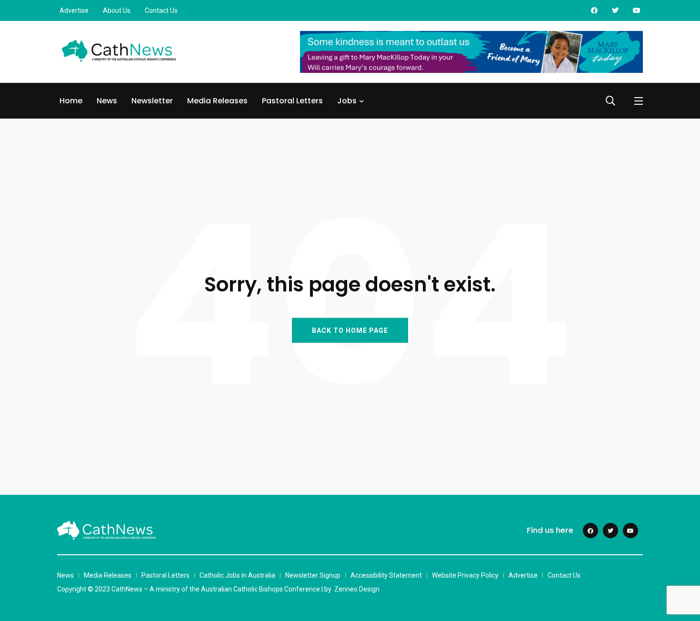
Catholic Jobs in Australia (237, 575)
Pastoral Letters (292, 100)
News (107, 100)
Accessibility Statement (386, 575)
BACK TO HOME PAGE (350, 330)
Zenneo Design (357, 589)
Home (71, 100)
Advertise (74, 10)
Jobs (347, 100)
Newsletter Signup (312, 575)
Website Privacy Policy (465, 575)
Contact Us (161, 10)
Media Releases (217, 100)
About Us (116, 10)
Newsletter (152, 100)
